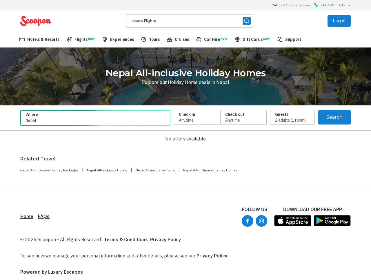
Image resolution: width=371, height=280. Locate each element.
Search (334, 117)
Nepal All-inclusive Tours (155, 170)
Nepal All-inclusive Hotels (107, 170)
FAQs (44, 216)
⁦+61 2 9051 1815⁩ (333, 5)
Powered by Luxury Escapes (51, 272)
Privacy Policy (165, 239)
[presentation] (189, 20)
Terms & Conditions (126, 239)
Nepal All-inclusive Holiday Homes (210, 170)
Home (26, 216)
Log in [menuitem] (339, 20)
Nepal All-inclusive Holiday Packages (49, 170)
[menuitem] (39, 39)
